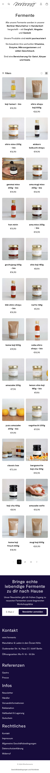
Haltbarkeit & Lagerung (13, 713)
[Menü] (3, 4)
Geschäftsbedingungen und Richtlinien (25, 770)
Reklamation (8, 708)
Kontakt (10, 630)
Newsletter (7, 693)
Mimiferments (28, 764)
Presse (5, 677)
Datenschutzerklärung (12, 748)
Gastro (5, 672)
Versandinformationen (13, 703)
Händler (6, 698)
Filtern (8, 73)
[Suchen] (9, 4)
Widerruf (6, 753)
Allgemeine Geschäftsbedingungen (19, 743)
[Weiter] (37, 562)
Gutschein (7, 718)
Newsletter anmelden (32, 612)
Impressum (7, 738)
